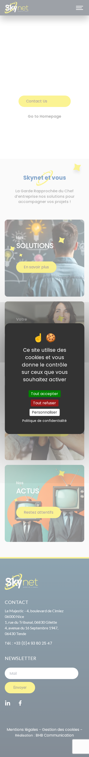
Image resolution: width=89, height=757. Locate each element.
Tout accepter (44, 393)
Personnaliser (44, 412)
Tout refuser (44, 403)
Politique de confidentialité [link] (44, 420)
